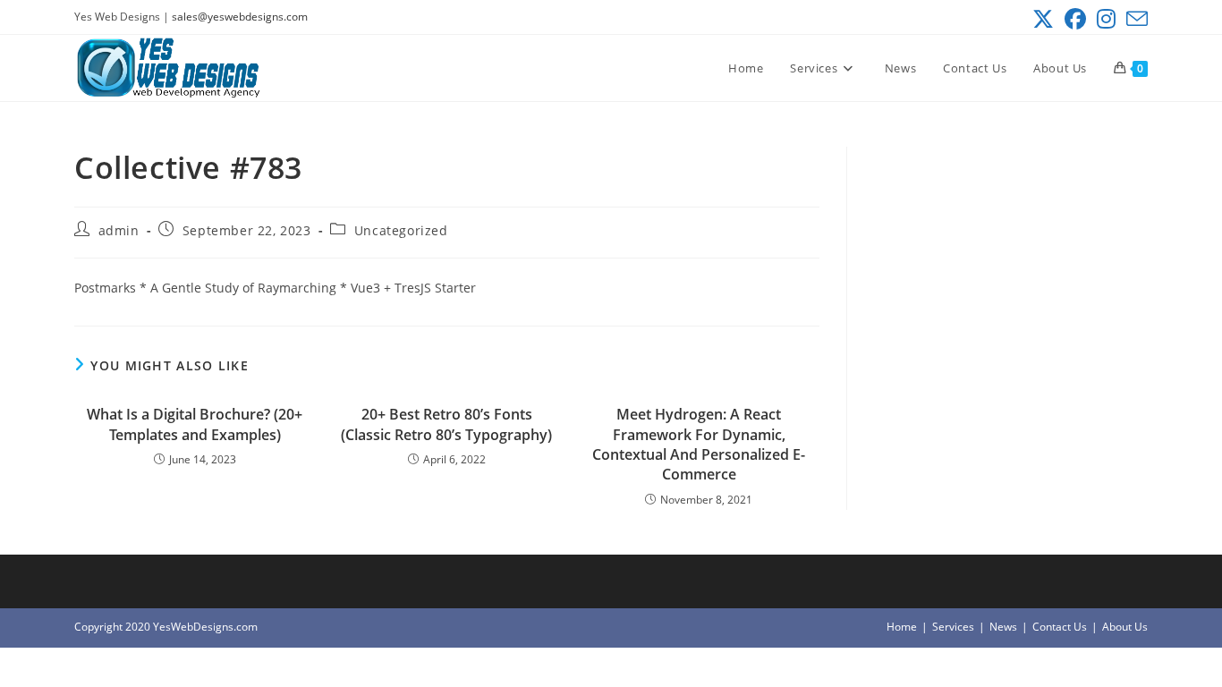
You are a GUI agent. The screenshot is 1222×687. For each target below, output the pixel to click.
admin (119, 230)
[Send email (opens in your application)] (1134, 19)
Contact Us (1059, 626)
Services (953, 626)
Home (902, 626)
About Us (1125, 626)
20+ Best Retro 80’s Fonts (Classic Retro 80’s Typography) (446, 424)
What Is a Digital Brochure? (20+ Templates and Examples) (194, 424)
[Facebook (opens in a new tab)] (1075, 19)
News (1003, 626)
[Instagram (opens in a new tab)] (1106, 19)
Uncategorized (401, 230)
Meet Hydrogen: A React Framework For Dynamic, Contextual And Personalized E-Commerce (698, 444)
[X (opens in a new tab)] (1043, 19)
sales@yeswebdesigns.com (240, 16)
